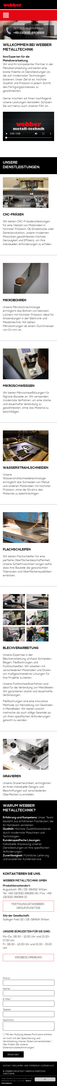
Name (7, 988)
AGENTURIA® (8, 1074)
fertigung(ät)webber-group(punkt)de (28, 906)
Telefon (7, 1009)
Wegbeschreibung (28, 957)
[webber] (12, 5)
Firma (7, 978)
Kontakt (7, 1066)
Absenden (13, 1054)
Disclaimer (17, 1066)
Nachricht (8, 1020)
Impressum (34, 1066)
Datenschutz (47, 1066)
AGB (26, 1066)
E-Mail (7, 999)
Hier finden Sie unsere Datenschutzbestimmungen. (19, 1046)
